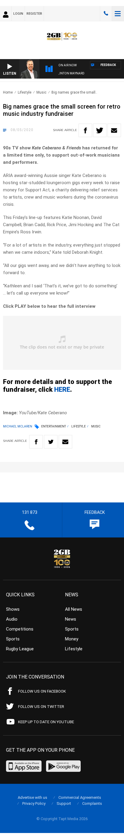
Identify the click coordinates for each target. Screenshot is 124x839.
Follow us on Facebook (42, 691)
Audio (11, 619)
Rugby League (20, 649)
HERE (62, 389)
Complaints (92, 803)
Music (41, 92)
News (70, 619)
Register (34, 14)
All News (73, 609)
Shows (13, 609)
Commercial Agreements (79, 797)
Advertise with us (32, 797)
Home (8, 92)
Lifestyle (24, 92)
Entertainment (53, 426)
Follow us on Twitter (41, 706)
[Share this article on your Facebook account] (85, 130)
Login (18, 14)
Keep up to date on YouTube (46, 722)
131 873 (106, 13)
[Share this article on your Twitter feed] (100, 130)
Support (64, 803)
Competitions (19, 629)
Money (71, 639)
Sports (13, 639)
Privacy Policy (33, 803)
